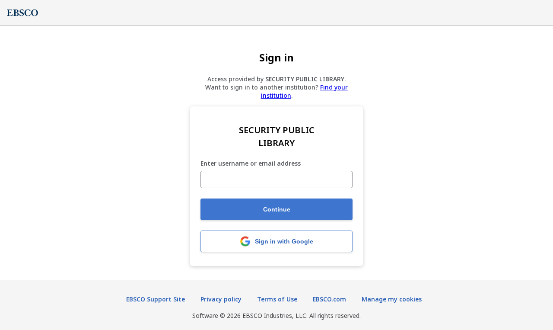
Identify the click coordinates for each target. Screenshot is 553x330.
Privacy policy (221, 299)
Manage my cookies (392, 299)
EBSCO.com (329, 299)
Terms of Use (277, 299)
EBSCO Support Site (155, 299)
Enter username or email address (250, 163)
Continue (276, 209)
